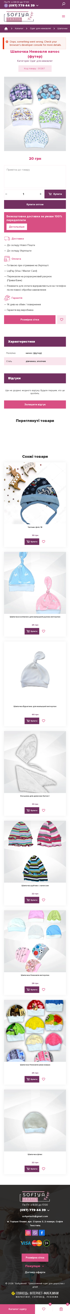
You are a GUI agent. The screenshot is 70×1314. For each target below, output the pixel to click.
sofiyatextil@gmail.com (35, 1216)
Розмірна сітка (30, 319)
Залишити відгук (35, 404)
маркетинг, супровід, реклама (37, 1297)
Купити (57, 194)
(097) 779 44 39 (22, 5)
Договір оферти (35, 1272)
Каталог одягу (18, 1309)
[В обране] (61, 319)
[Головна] (6, 28)
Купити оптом (35, 204)
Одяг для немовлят (41, 61)
